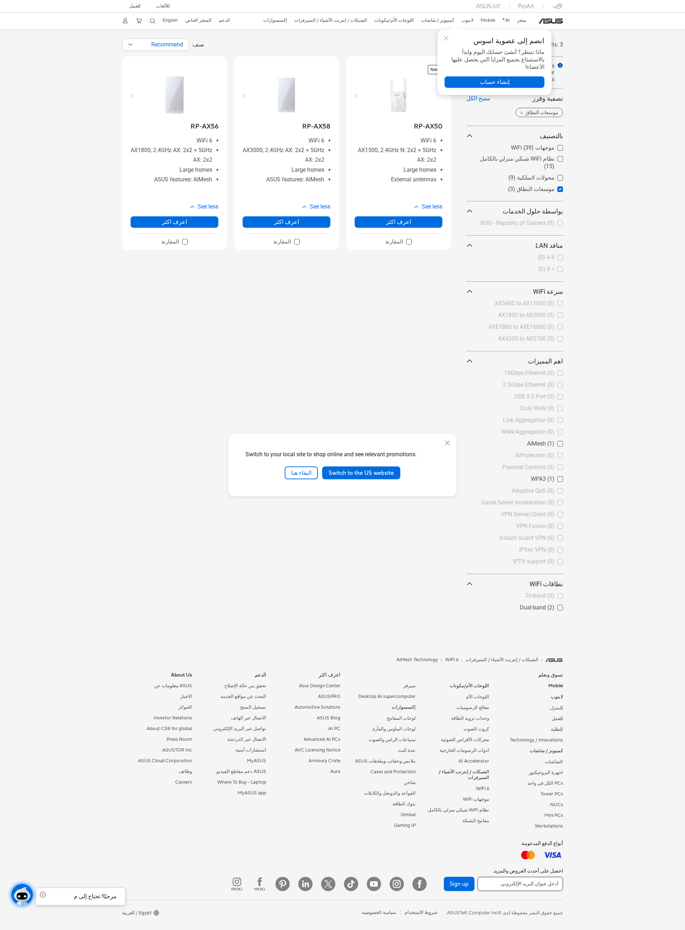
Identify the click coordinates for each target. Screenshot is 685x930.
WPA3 (555, 477)
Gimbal (408, 815)
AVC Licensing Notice (317, 750)
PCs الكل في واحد (545, 783)
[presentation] (130, 45)
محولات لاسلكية (544, 175)
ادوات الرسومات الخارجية (464, 750)
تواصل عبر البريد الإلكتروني (239, 729)
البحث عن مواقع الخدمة (243, 696)
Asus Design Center (319, 686)
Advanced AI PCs (322, 739)
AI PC (334, 729)
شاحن (410, 782)
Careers (183, 782)
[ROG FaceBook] (260, 884)
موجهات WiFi (547, 145)
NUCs (556, 805)
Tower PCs (552, 794)
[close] (447, 443)
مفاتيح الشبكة (475, 821)
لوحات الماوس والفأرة (394, 729)
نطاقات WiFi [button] (546, 584)
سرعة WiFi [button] (548, 291)
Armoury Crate (324, 761)
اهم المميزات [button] (545, 361)
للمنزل (556, 708)
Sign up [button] (459, 884)
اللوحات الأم (477, 697)
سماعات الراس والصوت (392, 740)
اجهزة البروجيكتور (546, 772)
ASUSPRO (329, 696)
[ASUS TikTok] (351, 884)
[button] (163, 6)
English (170, 20)
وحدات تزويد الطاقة (470, 718)
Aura (335, 771)
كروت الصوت (476, 729)
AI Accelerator (473, 761)
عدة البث (407, 750)
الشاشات (554, 762)
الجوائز (185, 707)
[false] (494, 82)
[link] (551, 21)
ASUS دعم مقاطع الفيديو (241, 771)
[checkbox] (398, 242)
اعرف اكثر (398, 221)
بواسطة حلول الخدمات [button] (533, 211)
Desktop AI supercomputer (387, 696)
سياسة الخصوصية (379, 912)
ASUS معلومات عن (173, 686)
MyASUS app (252, 793)
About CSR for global (169, 729)
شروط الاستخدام (421, 912)
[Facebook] (419, 884)
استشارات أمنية (250, 750)
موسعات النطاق (544, 187)
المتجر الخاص (198, 20)
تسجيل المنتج (253, 707)
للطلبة (557, 729)
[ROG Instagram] (237, 884)
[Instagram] (397, 884)
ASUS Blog (328, 718)
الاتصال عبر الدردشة (246, 739)
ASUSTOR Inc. (176, 750)
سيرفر (409, 686)
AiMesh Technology (417, 660)
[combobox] (155, 45)
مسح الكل (478, 98)
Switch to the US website (361, 472)
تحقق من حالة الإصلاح (245, 686)
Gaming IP (405, 825)
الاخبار (186, 696)
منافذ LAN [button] (549, 245)
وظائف (185, 771)
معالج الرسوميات (472, 707)
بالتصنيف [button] (551, 136)
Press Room (179, 739)
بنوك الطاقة (404, 804)
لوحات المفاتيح (401, 718)
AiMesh (553, 441)
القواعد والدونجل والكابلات (390, 793)
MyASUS (256, 761)
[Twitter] (328, 884)
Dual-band (550, 605)
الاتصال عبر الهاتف (248, 718)
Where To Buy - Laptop (241, 782)
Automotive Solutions (317, 707)
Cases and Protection (393, 772)
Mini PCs (553, 815)
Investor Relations (173, 718)
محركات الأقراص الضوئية (465, 740)
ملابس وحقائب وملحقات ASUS (385, 761)
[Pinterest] (282, 884)
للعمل (135, 6)
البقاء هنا (301, 472)
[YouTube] (374, 884)
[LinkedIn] (305, 884)
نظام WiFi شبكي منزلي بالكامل (525, 157)
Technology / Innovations (536, 740)
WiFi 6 (482, 788)
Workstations (549, 826)
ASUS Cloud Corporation (165, 761)
